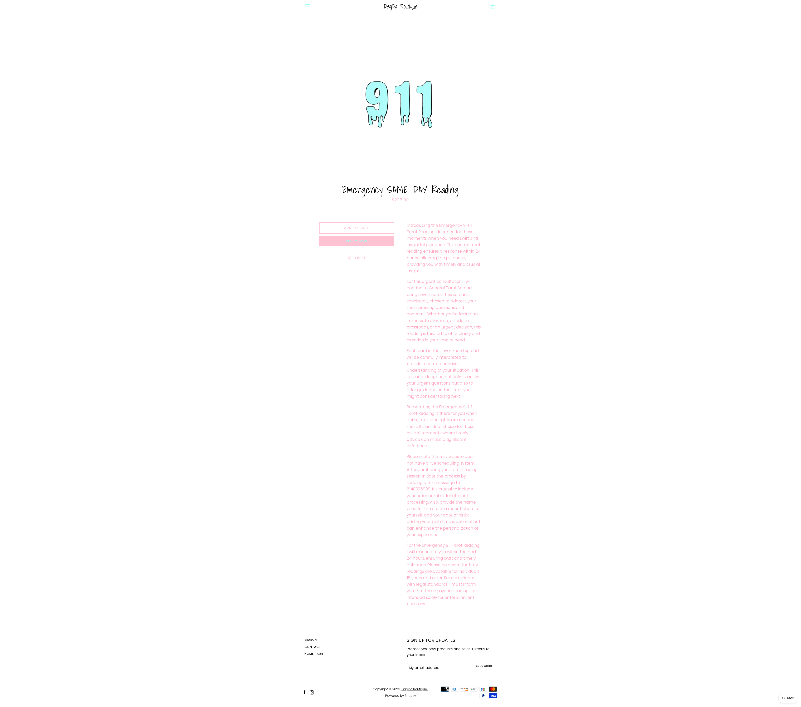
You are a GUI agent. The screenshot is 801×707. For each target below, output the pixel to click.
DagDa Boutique (401, 6)
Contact (313, 647)
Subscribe (484, 666)
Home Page (314, 654)
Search (311, 640)
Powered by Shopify (400, 695)
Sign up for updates (431, 640)
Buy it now (356, 241)
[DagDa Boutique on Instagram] (312, 692)
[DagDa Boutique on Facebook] (304, 692)
